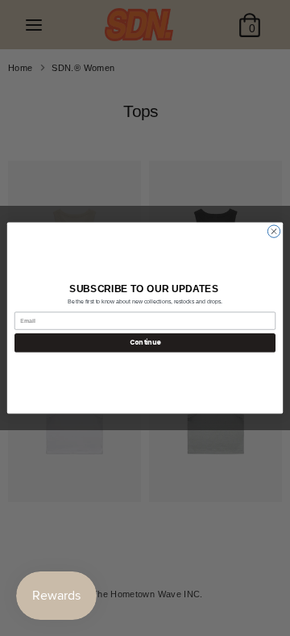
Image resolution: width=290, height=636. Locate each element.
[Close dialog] (273, 231)
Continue (145, 342)
